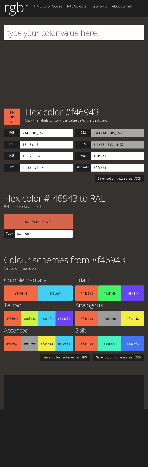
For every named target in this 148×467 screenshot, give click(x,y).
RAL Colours (77, 6)
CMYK (12, 167)
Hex (83, 155)
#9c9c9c (110, 318)
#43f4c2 (110, 344)
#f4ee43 (133, 318)
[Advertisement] (74, 71)
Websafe (83, 167)
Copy (9, 233)
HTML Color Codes (47, 6)
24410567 (12, 117)
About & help (122, 6)
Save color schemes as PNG (65, 357)
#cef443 (30, 318)
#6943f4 (133, 293)
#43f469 (110, 293)
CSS (83, 132)
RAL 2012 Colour (38, 222)
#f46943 (21, 293)
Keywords (99, 6)
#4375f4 (133, 344)
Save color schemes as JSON (118, 357)
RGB (12, 132)
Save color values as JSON (119, 178)
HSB (12, 155)
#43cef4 (55, 293)
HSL (12, 144)
